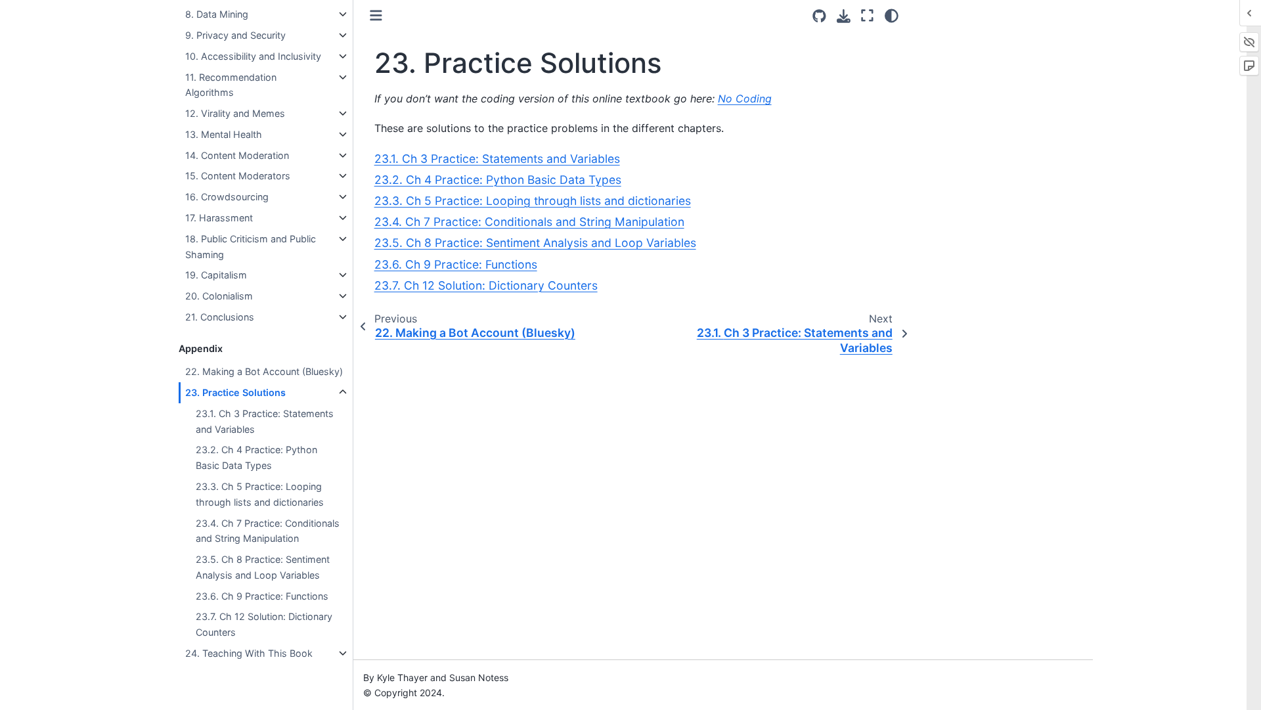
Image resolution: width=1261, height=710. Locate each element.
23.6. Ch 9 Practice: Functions (262, 596)
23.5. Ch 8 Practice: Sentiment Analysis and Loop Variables (263, 567)
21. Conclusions (219, 316)
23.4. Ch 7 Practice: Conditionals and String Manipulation (268, 531)
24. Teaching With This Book (249, 653)
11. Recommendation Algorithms (231, 85)
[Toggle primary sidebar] (376, 15)
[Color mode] (891, 16)
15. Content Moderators (237, 175)
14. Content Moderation (237, 155)
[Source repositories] (819, 16)
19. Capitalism (216, 274)
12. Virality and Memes (235, 113)
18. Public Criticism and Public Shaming (250, 246)
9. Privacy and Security (235, 35)
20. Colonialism (219, 295)
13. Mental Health (223, 134)
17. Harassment (219, 217)
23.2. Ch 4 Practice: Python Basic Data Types (256, 457)
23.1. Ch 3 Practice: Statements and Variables (265, 421)
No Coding (745, 98)
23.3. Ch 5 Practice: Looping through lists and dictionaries (260, 494)
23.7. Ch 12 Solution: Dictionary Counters (264, 624)
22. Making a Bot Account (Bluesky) (264, 371)
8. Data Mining (216, 14)
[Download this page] (843, 16)
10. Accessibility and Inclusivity (253, 56)
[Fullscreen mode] (867, 16)
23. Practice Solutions (235, 392)
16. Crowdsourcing (227, 196)
